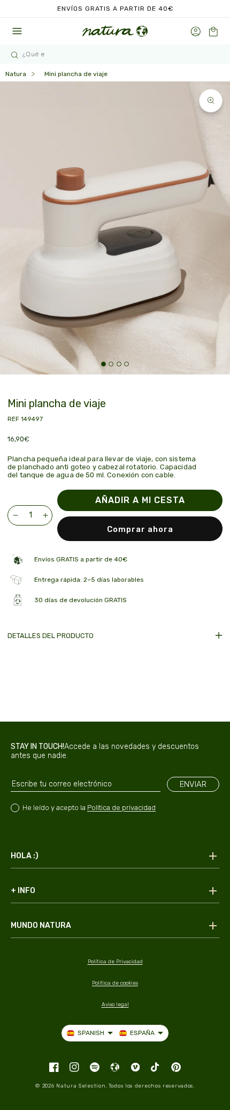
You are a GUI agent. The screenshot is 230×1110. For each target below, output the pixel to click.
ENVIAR (193, 784)
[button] (213, 31)
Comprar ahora (140, 529)
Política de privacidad (121, 808)
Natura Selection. (81, 1086)
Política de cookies (115, 983)
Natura (15, 74)
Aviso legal (115, 1004)
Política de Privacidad (115, 961)
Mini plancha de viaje (76, 74)
